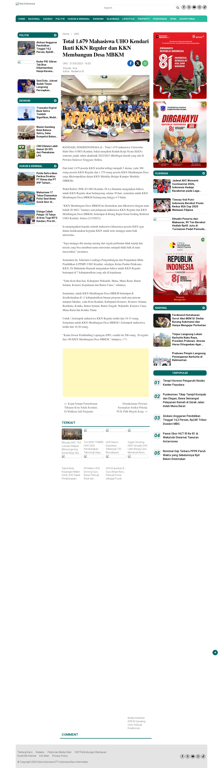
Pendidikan (160, 19)
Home (21, 19)
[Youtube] (194, 7)
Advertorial (187, 19)
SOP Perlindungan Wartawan (90, 752)
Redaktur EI (77, 71)
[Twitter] (189, 7)
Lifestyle (128, 19)
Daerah (47, 19)
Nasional (34, 19)
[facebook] (131, 63)
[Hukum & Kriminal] (55, 166)
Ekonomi (98, 19)
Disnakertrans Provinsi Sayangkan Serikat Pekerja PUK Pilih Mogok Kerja (132, 407)
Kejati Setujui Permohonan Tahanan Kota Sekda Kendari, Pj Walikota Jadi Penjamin (81, 407)
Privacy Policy (60, 755)
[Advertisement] (106, 372)
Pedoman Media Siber (60, 752)
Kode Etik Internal (26, 755)
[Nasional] (203, 307)
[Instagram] (199, 7)
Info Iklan (44, 755)
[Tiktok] (204, 7)
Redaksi (40, 752)
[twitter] (138, 63)
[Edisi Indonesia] (25, 3)
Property (144, 19)
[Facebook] (183, 7)
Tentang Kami (25, 752)
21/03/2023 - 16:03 (80, 63)
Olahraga (113, 19)
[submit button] (177, 7)
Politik (60, 19)
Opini (173, 19)
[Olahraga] (203, 173)
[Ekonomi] (55, 100)
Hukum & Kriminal (79, 19)
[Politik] (55, 35)
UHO (76, 34)
